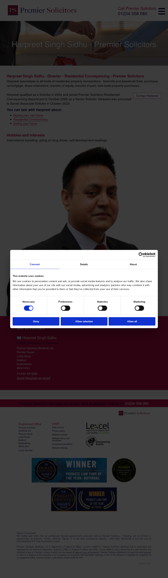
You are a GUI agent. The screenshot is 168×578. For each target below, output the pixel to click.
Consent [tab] (35, 264)
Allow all (132, 321)
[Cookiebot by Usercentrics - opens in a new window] (141, 254)
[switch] (65, 308)
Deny (36, 321)
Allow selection (84, 321)
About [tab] (133, 264)
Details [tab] (84, 264)
